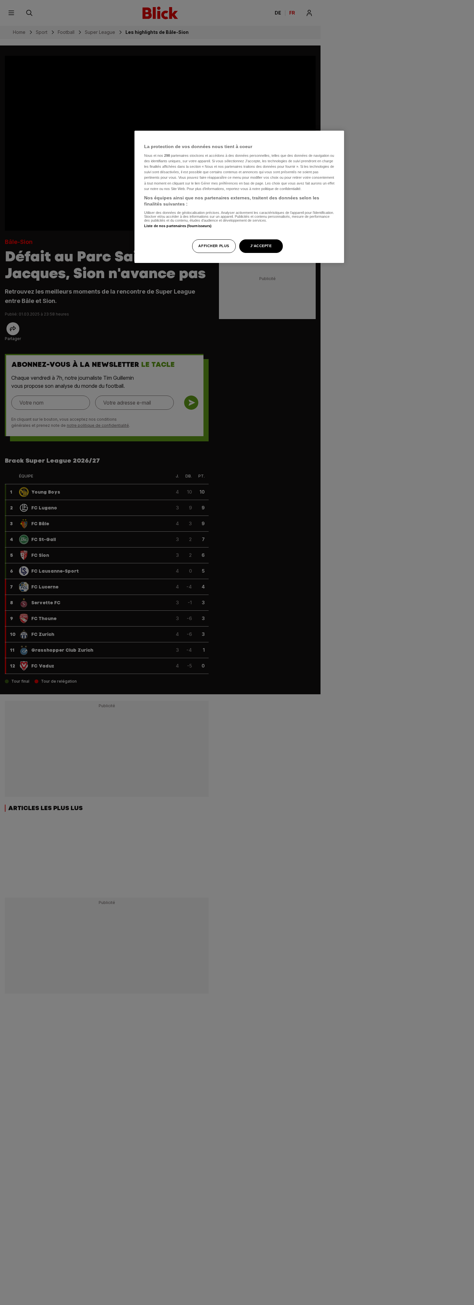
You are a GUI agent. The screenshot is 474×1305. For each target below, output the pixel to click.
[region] (239, 197)
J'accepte (261, 246)
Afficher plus (213, 246)
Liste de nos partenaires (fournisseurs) (178, 226)
